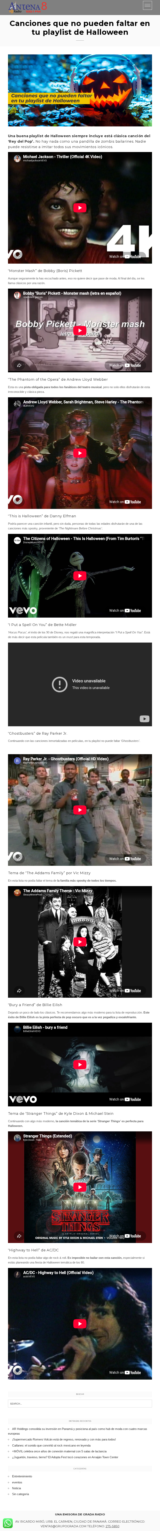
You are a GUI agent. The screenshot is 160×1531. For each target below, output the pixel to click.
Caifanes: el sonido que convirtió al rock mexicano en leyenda (51, 1445)
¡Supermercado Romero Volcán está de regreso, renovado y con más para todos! (64, 1439)
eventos (17, 1482)
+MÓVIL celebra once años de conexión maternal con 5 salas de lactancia (59, 1451)
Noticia (16, 1488)
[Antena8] (27, 7)
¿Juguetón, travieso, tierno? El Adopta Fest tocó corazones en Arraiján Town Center (65, 1457)
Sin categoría (20, 1494)
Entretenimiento (22, 1476)
